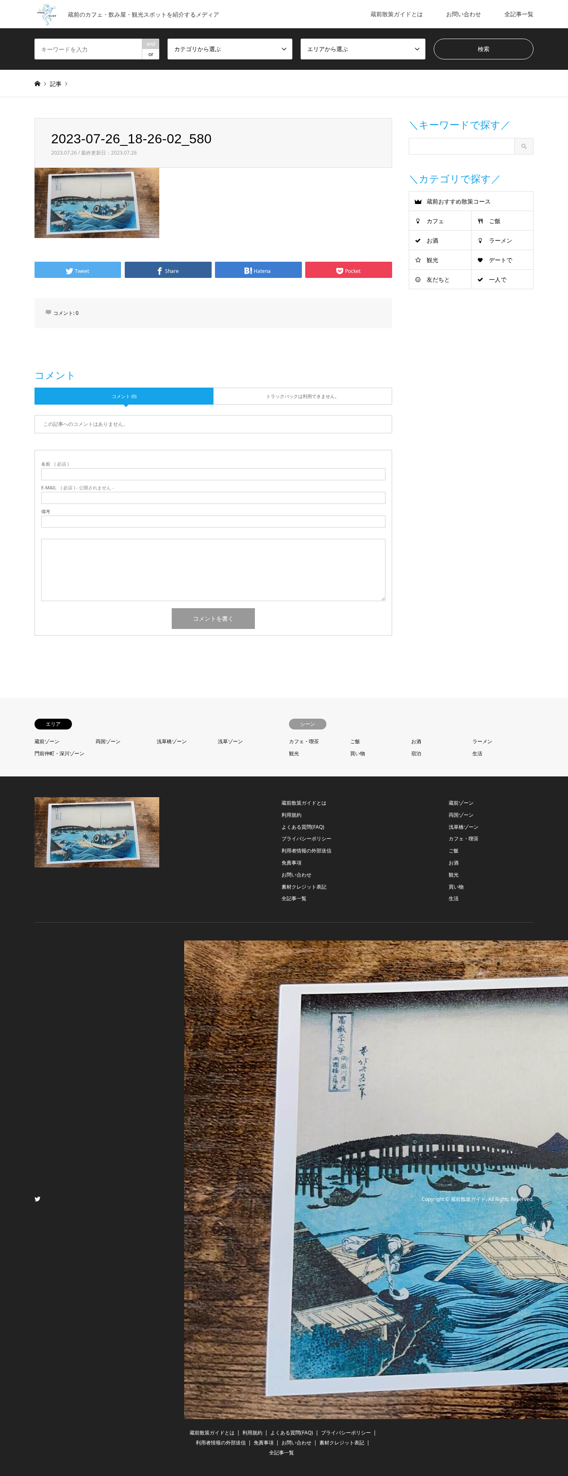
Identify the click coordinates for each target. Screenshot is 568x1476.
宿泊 (416, 753)
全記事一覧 (518, 14)
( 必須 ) (55, 464)
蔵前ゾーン (47, 741)
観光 (432, 260)
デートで (500, 260)
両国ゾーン (108, 741)
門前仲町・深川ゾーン (59, 753)
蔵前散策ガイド (468, 1199)
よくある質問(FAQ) (303, 826)
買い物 (357, 753)
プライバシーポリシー (306, 838)
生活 (477, 753)
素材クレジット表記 (304, 886)
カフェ (435, 221)
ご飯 (495, 221)
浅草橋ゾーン (172, 741)
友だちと (438, 279)
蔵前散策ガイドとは (396, 14)
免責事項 (291, 862)
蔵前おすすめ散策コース (459, 201)
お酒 (432, 240)
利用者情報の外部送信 (306, 850)
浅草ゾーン (230, 741)
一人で (497, 279)
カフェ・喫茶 (304, 741)
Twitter (37, 1199)
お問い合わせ (463, 14)
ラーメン (500, 240)
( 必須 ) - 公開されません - (77, 487)
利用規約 (291, 814)
